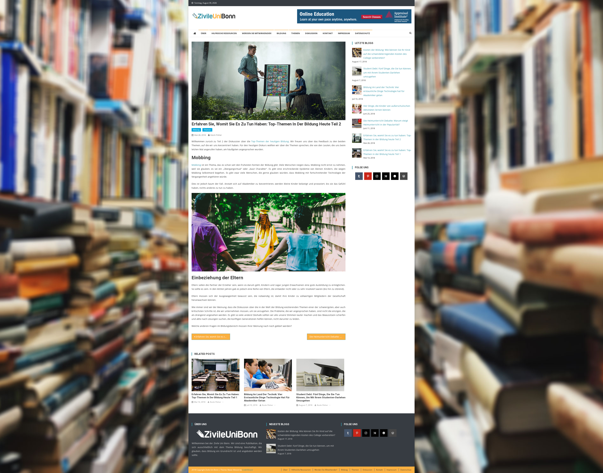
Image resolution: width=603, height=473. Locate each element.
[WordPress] (403, 176)
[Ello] (395, 176)
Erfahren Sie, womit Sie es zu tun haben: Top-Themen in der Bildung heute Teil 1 (213, 336)
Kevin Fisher (216, 135)
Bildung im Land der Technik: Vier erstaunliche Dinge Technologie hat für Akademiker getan (267, 397)
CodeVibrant (247, 469)
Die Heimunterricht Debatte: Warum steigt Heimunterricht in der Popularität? (327, 336)
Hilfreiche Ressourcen (224, 33)
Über (203, 33)
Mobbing (196, 164)
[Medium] (386, 176)
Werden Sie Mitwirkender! (257, 33)
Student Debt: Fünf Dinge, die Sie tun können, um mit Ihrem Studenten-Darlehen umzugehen (320, 397)
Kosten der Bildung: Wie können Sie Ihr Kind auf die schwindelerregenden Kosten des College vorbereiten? (386, 53)
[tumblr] (359, 176)
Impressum (344, 33)
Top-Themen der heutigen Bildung (270, 141)
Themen (295, 33)
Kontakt (328, 33)
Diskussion (311, 33)
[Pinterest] (368, 176)
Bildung (281, 33)
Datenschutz (362, 33)
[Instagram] (377, 176)
